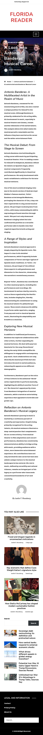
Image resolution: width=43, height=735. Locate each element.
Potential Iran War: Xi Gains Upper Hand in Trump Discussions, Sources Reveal (29, 667)
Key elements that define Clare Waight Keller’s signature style (21, 569)
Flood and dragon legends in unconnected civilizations (21, 538)
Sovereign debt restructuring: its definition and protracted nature (27, 634)
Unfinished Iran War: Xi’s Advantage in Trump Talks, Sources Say (29, 678)
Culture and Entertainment (14, 42)
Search (7, 618)
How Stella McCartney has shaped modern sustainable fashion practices (21, 606)
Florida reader (21, 17)
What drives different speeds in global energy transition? (28, 655)
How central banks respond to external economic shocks (28, 645)
